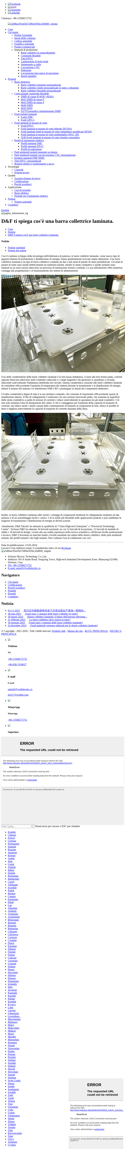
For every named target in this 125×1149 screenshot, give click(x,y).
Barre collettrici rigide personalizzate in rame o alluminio (50, 87)
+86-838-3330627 (17, 664)
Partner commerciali (24, 46)
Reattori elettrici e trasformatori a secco (34, 163)
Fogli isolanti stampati (25, 114)
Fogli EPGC (27, 125)
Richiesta (66, 548)
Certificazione (21, 181)
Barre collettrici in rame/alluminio (38, 52)
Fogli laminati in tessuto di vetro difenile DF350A (46, 128)
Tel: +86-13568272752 (20, 565)
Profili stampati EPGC (32, 146)
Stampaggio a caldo (31, 64)
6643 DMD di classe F (32, 102)
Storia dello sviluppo (24, 38)
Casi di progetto (22, 190)
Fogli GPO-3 (27, 120)
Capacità (18, 169)
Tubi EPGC (27, 58)
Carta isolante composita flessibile (31, 93)
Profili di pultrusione (31, 149)
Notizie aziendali (23, 201)
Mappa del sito (75, 631)
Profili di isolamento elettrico (29, 140)
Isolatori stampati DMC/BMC (29, 158)
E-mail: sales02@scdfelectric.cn (24, 568)
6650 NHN (27, 108)
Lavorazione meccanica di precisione (40, 73)
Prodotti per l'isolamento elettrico (31, 196)
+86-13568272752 (17, 659)
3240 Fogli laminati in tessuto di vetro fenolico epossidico (50, 137)
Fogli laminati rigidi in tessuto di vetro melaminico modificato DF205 (56, 131)
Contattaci (13, 204)
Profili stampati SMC (31, 143)
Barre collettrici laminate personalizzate (41, 84)
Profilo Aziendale (23, 35)
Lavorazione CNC (30, 67)
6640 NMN (27, 105)
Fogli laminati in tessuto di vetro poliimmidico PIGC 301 (50, 134)
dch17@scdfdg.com (18, 694)
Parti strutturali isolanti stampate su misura (35, 152)
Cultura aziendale (23, 41)
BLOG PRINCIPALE (96, 631)
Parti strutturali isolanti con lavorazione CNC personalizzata (45, 155)
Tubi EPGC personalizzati (27, 160)
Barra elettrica (21, 193)
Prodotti (12, 79)
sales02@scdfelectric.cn (20, 689)
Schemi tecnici (21, 172)
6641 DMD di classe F (32, 99)
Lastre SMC (27, 117)
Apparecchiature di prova (27, 178)
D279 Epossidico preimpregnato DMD (41, 111)
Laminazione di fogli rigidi (34, 61)
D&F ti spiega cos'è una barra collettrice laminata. (33, 235)
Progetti (12, 593)
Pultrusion (26, 70)
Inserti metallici (28, 76)
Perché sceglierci (23, 184)
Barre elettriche (22, 82)
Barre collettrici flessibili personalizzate (41, 90)
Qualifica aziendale (24, 44)
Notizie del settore (17, 250)
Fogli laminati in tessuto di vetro (30, 122)
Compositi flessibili (31, 55)
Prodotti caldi (58, 631)
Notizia (11, 198)
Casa (10, 29)
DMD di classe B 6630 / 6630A (37, 96)
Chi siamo (13, 32)
